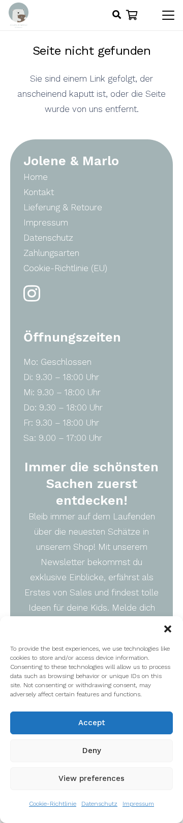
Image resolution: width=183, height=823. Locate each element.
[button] (168, 629)
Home (35, 177)
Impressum (138, 803)
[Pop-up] (116, 15)
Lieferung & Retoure (62, 207)
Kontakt (38, 192)
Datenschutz (99, 803)
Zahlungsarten (51, 253)
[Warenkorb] (132, 15)
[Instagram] (31, 293)
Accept (91, 722)
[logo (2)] (18, 15)
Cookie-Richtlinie (52, 803)
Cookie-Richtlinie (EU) (65, 268)
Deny (91, 750)
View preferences (91, 778)
